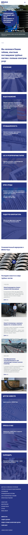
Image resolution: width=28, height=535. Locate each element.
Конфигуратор (5, 506)
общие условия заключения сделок (11, 522)
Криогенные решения (7, 498)
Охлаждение (4, 491)
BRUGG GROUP (4, 510)
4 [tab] (16, 30)
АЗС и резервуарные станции (8, 495)
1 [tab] (10, 30)
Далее (5, 299)
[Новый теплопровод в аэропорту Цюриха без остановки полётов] (14, 346)
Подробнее (3, 35)
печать (3, 508)
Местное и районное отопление (9, 487)
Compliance (4, 525)
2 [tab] (12, 30)
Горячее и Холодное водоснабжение (11, 489)
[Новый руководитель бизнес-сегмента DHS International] (14, 310)
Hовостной (4, 502)
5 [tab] (18, 30)
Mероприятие (4, 504)
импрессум (4, 516)
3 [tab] (14, 30)
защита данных (5, 519)
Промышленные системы (8, 493)
